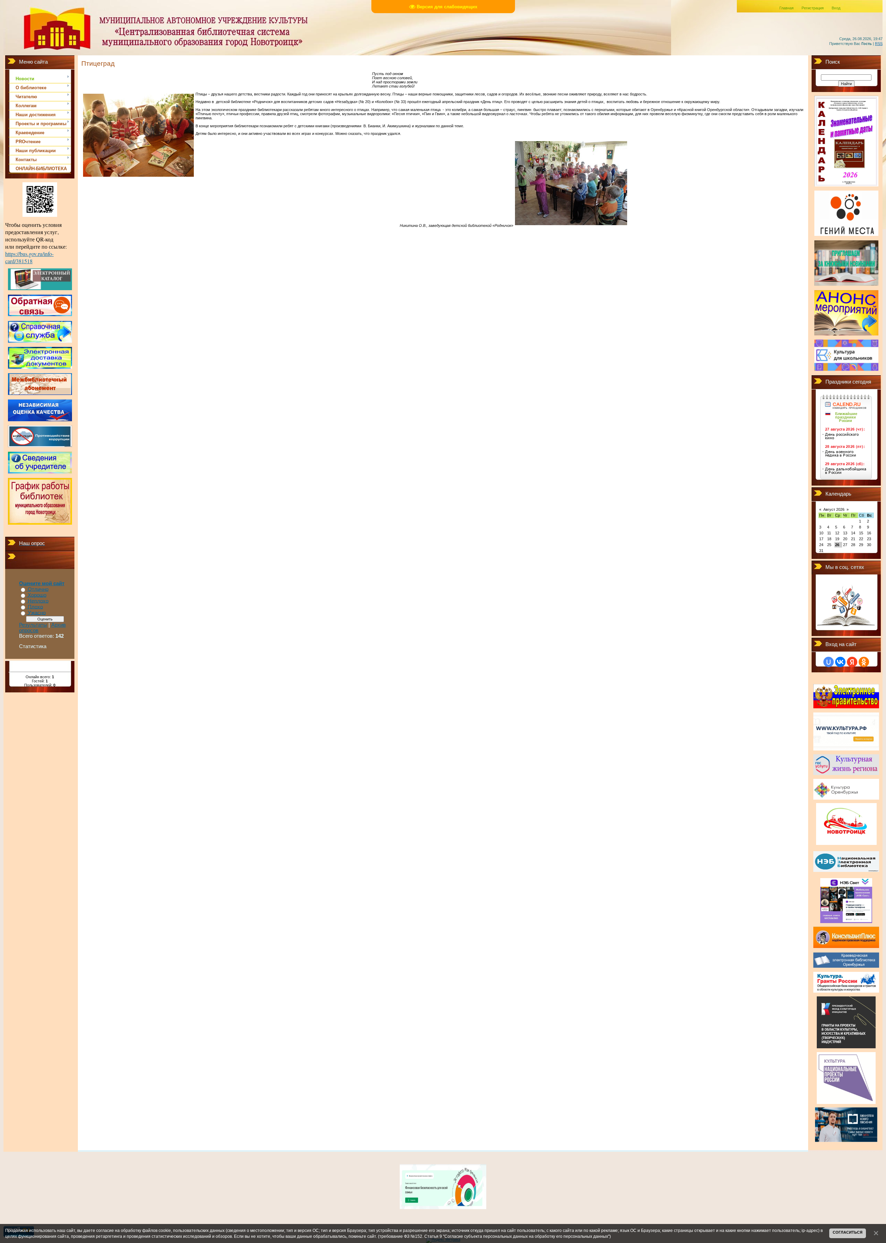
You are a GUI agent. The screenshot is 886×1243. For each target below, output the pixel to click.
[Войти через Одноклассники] (864, 662)
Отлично (38, 589)
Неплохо (38, 601)
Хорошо (37, 595)
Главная (786, 8)
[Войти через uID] (828, 662)
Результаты (33, 625)
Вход (836, 8)
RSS (879, 44)
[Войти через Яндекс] (852, 662)
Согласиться (847, 1232)
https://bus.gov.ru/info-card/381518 (29, 257)
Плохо (35, 607)
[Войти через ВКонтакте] (840, 662)
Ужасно (37, 613)
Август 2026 (833, 509)
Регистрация (813, 8)
